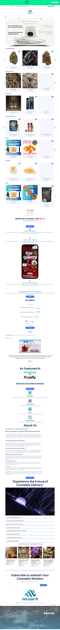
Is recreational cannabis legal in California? (13, 517)
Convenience (30, 396)
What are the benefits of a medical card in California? (15, 524)
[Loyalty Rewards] (30, 417)
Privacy (30, 412)
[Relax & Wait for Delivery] (30, 281)
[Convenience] (30, 393)
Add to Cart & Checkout (30, 240)
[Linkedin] (52, 6)
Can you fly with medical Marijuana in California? (14, 537)
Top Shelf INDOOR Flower (10, 48)
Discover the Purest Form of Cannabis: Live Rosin (10, 560)
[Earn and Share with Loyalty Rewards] (30, 290)
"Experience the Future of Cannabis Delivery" (30, 483)
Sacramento (15, 446)
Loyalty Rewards (30, 420)
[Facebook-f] (49, 6)
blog (26, 455)
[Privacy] (30, 409)
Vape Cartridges (8, 93)
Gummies (7, 138)
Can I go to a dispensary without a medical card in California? (16, 530)
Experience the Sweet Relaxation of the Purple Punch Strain (35, 561)
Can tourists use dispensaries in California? (13, 534)
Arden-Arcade (25, 446)
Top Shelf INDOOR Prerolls (10, 116)
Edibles (6, 183)
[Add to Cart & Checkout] (30, 238)
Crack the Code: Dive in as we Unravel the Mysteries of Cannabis (30, 544)
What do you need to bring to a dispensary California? (15, 520)
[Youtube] (51, 6)
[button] (5, 17)
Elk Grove (19, 446)
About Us (30, 425)
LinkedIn (27, 468)
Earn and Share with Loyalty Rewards (30, 291)
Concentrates (7, 160)
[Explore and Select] (30, 229)
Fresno (9, 446)
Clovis (12, 446)
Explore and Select (30, 231)
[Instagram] (48, 6)
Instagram (12, 468)
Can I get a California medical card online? (13, 527)
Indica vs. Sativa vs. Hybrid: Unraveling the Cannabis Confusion (24, 561)
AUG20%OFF (55, 2)
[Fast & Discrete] (30, 401)
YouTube (19, 468)
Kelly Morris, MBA (9, 564)
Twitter (23, 468)
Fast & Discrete (30, 404)
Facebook (16, 468)
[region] (30, 33)
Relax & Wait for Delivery (30, 283)
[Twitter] (54, 6)
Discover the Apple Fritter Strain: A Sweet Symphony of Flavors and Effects (48, 561)
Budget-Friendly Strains (9, 71)
